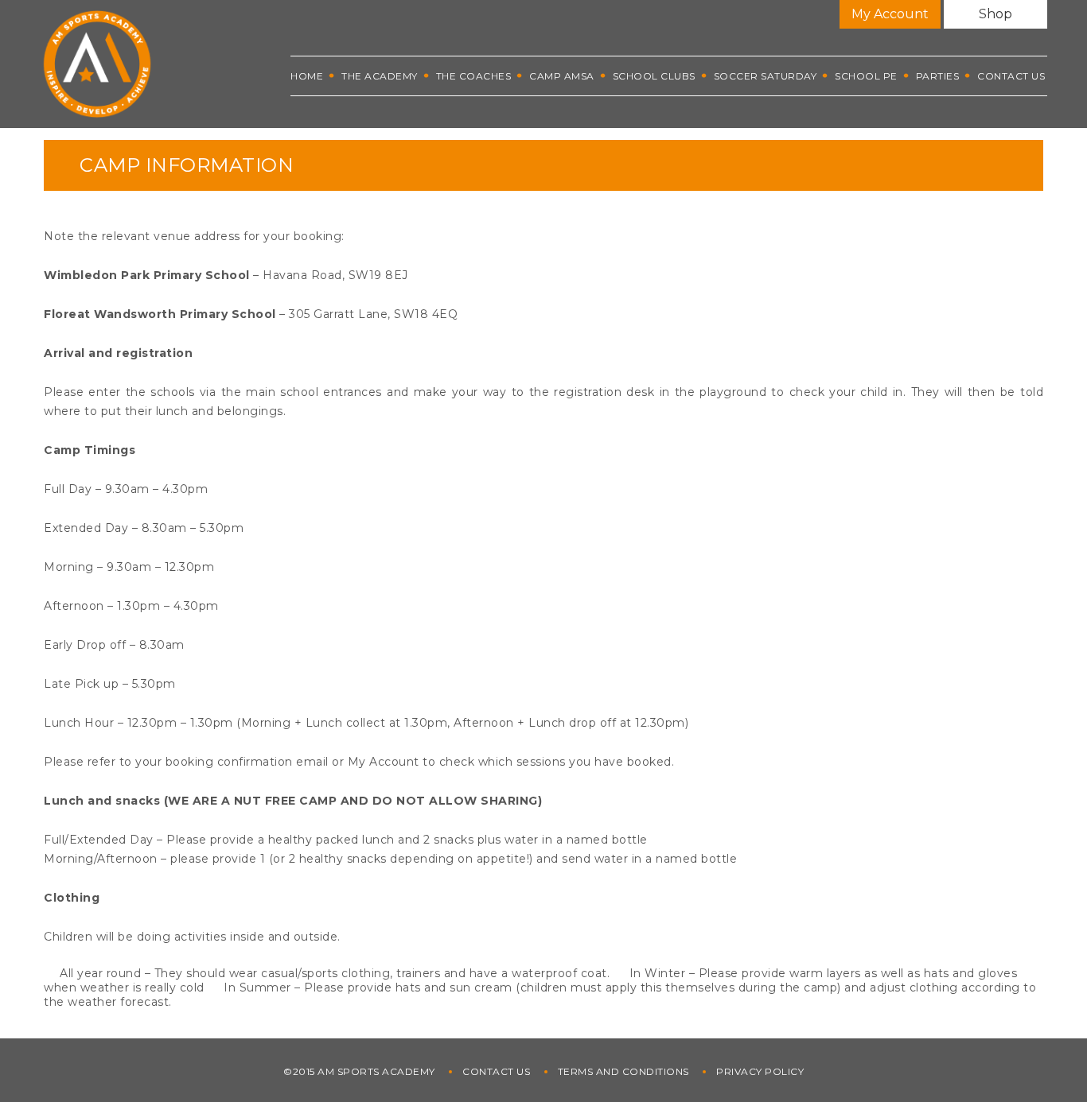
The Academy (379, 76)
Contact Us (1011, 76)
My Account (890, 13)
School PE (866, 76)
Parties (938, 76)
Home (306, 76)
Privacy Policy (760, 1071)
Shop (995, 13)
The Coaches (474, 76)
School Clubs (654, 76)
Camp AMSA (561, 76)
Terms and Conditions (623, 1071)
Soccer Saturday (765, 76)
